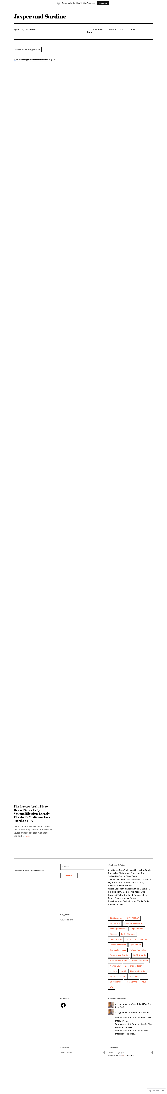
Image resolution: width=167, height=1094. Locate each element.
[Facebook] (63, 1005)
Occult (123, 976)
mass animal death (133, 966)
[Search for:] (82, 866)
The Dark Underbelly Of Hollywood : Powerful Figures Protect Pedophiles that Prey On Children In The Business (129, 882)
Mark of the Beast (140, 960)
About (134, 29)
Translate (129, 1055)
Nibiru (112, 976)
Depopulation (137, 929)
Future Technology (138, 950)
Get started (103, 3)
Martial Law (115, 966)
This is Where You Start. (95, 30)
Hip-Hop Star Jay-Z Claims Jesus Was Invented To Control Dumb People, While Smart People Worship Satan (127, 895)
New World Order (138, 971)
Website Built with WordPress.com (29, 870)
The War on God (116, 29)
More (27, 836)
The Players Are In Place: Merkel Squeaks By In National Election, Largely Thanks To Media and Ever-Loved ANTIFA (32, 813)
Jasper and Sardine (40, 16)
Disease (113, 934)
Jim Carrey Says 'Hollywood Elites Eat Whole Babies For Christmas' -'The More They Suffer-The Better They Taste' (129, 873)
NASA (123, 971)
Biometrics (115, 923)
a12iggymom (121, 1004)
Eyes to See (135, 945)
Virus (144, 982)
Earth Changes (128, 934)
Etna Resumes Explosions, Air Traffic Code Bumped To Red (128, 903)
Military (113, 971)
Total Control (131, 982)
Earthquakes (116, 939)
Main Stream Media (118, 960)
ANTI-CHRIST (133, 918)
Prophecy (134, 976)
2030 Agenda (116, 918)
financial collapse (118, 950)
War (111, 987)
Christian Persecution (134, 923)
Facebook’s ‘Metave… (141, 1012)
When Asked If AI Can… (126, 1017)
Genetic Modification (119, 955)
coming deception (118, 929)
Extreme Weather (118, 945)
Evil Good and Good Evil (136, 939)
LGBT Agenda (139, 955)
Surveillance (115, 982)
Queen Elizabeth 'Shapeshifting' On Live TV (129, 889)
